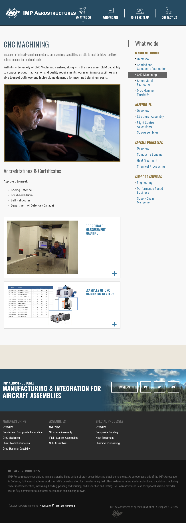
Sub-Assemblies (148, 132)
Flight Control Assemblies (146, 124)
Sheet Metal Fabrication (145, 82)
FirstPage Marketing (64, 505)
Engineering (145, 183)
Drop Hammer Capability (146, 92)
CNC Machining (147, 75)
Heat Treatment (147, 160)
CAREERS (124, 387)
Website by (45, 505)
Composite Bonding (150, 154)
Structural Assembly (150, 116)
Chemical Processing (151, 166)
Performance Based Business (150, 190)
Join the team (140, 17)
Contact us (169, 17)
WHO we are (110, 17)
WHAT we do (83, 17)
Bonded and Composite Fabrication (151, 67)
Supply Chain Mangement (145, 200)
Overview (143, 59)
